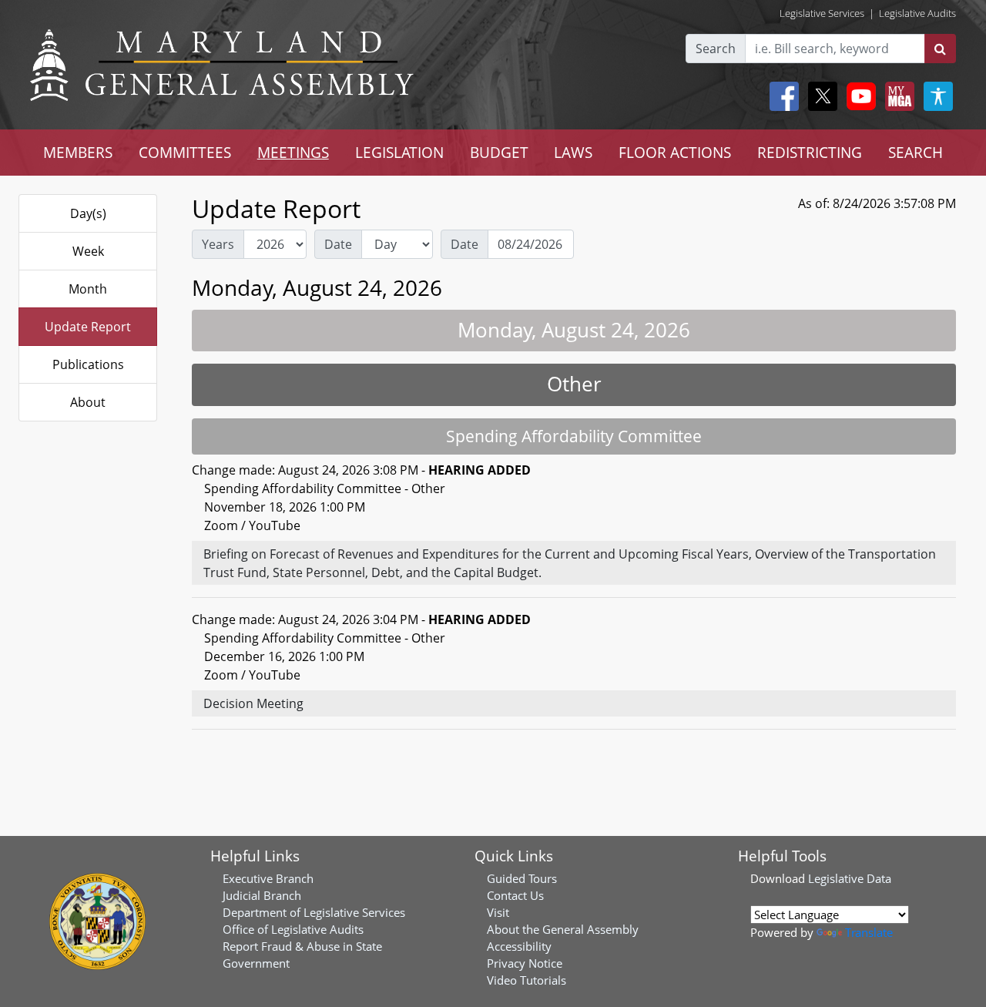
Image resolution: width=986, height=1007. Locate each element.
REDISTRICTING (809, 152)
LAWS (573, 152)
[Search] (940, 48)
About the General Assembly (563, 929)
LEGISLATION (399, 152)
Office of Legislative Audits (293, 929)
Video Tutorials (526, 980)
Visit (498, 912)
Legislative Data (849, 878)
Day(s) (88, 213)
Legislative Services (822, 13)
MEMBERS (77, 152)
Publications (88, 364)
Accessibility (519, 946)
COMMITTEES (185, 152)
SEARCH (915, 152)
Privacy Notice (524, 963)
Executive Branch (268, 878)
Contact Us (515, 895)
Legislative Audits (917, 13)
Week (88, 251)
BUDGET (499, 152)
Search (716, 48)
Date (338, 244)
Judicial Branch (262, 895)
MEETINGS (293, 152)
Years (218, 244)
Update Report (88, 326)
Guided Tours (522, 878)
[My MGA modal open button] (896, 96)
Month (88, 288)
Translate (869, 932)
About (88, 402)
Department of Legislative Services (314, 912)
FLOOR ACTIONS (675, 152)
